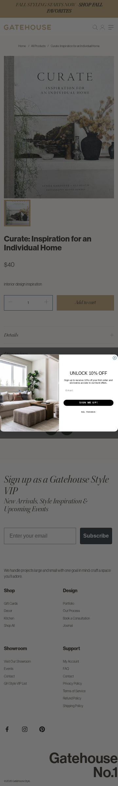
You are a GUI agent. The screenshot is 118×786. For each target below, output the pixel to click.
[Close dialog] (114, 358)
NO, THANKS (88, 412)
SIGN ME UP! (88, 402)
